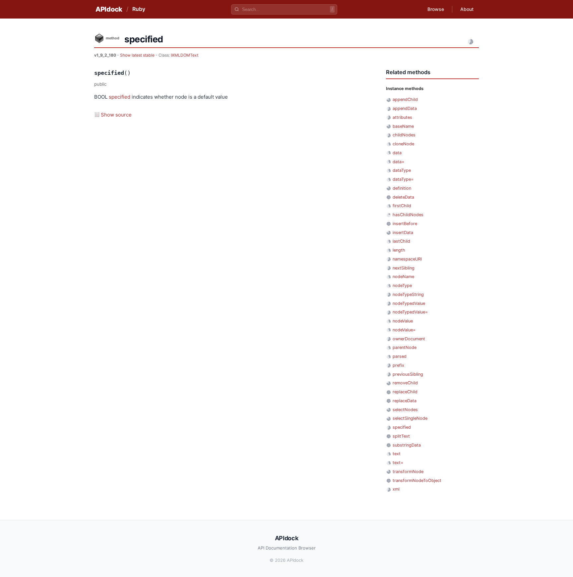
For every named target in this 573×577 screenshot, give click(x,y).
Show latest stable (138, 55)
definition (402, 188)
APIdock (109, 9)
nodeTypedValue (409, 303)
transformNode (408, 471)
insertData (403, 232)
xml (396, 489)
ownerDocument (409, 338)
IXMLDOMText (184, 55)
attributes (402, 117)
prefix (398, 365)
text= (398, 462)
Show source (116, 115)
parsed (400, 356)
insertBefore (405, 223)
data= (398, 161)
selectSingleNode (410, 418)
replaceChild (405, 391)
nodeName (403, 276)
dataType (402, 170)
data (397, 152)
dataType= (403, 179)
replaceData (404, 400)
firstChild (402, 205)
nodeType (402, 285)
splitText (401, 436)
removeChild (405, 382)
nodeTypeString (408, 294)
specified (119, 97)
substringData (407, 445)
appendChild (405, 99)
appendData (405, 108)
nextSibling (403, 267)
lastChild (401, 241)
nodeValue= (404, 329)
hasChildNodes (408, 214)
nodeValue (403, 320)
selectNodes (405, 409)
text (397, 453)
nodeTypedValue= (410, 312)
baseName (403, 126)
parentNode (404, 347)
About (467, 9)
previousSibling (408, 374)
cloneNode (403, 143)
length (399, 250)
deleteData (403, 197)
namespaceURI (407, 259)
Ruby (138, 9)
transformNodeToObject (417, 480)
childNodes (404, 134)
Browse (435, 9)
